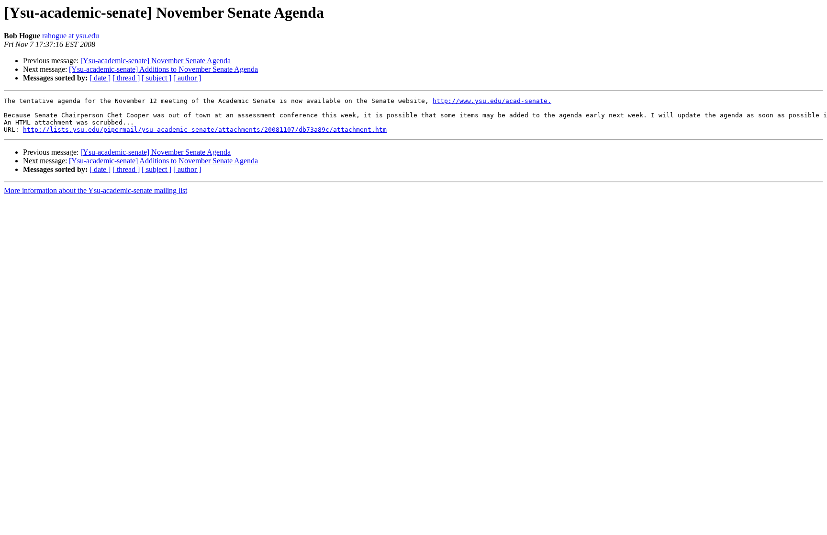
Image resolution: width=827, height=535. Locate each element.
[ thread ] (126, 78)
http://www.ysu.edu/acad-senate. (492, 100)
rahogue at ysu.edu (70, 36)
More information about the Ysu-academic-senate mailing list (95, 190)
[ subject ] (156, 78)
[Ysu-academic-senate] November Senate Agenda (155, 61)
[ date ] (100, 78)
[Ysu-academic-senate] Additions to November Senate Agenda (163, 69)
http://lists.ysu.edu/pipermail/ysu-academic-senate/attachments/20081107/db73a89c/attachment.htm (205, 129)
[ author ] (187, 78)
